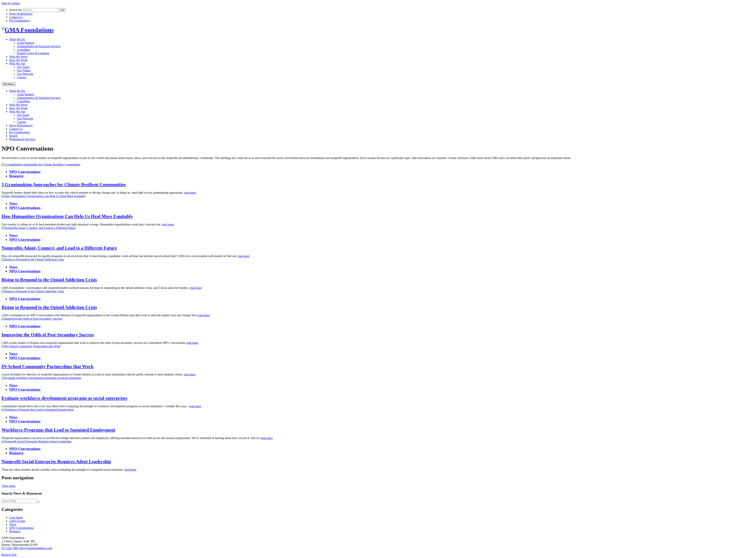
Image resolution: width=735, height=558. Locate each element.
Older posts (8, 486)
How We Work (18, 60)
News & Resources (21, 13)
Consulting (23, 49)
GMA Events (17, 521)
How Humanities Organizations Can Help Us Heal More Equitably (67, 216)
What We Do (17, 39)
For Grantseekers (19, 20)
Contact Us (16, 17)
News (13, 204)
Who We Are (17, 63)
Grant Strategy (25, 42)
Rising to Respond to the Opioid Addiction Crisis (49, 279)
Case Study (16, 517)
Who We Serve (18, 56)
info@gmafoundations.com (35, 548)
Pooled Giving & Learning (33, 53)
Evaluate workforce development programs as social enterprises (64, 398)
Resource (16, 176)
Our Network (25, 73)
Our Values (23, 70)
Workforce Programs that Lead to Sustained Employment (58, 429)
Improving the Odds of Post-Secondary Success (48, 334)
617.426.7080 (10, 548)
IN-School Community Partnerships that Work (47, 366)
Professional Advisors (22, 139)
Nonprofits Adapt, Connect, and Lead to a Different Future (59, 247)
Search (13, 135)
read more (190, 192)
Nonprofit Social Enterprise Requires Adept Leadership (56, 461)
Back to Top (9, 554)
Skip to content (11, 3)
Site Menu (8, 84)
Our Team (23, 67)
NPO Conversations (24, 172)
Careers (21, 77)
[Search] (38, 501)
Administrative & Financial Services (38, 46)
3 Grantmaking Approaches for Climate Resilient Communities (64, 184)
